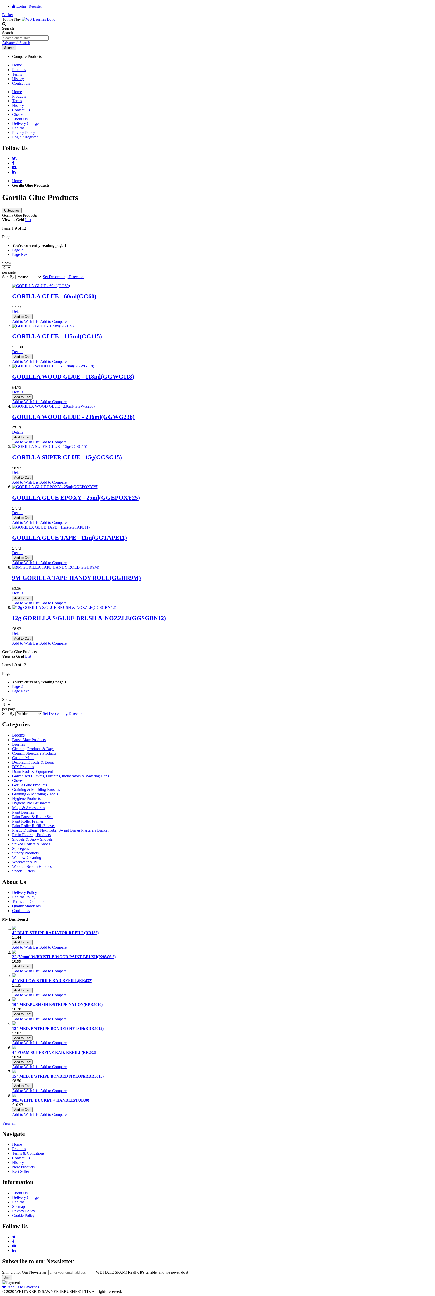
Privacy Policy (23, 132)
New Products (23, 1167)
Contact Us (21, 83)
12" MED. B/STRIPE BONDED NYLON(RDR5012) (58, 1028)
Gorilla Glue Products (29, 785)
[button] (26, 321)
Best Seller (20, 1171)
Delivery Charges (26, 123)
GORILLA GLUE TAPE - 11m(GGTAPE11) (69, 537)
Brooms (18, 735)
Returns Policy (23, 897)
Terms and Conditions (29, 901)
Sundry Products (25, 853)
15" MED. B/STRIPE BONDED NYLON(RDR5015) (58, 1076)
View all (8, 1123)
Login (20, 6)
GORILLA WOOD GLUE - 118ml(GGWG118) (73, 376)
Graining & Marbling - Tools (35, 794)
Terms (17, 74)
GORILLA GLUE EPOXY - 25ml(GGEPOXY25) (76, 497)
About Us (20, 119)
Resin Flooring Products (31, 835)
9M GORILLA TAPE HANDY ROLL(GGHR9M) (76, 578)
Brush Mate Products (29, 740)
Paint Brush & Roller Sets (32, 817)
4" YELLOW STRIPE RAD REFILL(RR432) (52, 980)
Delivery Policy (24, 892)
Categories (12, 210)
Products (19, 69)
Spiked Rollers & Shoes (31, 844)
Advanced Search (16, 43)
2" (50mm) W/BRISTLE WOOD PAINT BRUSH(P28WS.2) (64, 957)
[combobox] (25, 38)
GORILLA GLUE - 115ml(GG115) (57, 336)
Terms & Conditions (28, 1153)
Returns (18, 128)
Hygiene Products (26, 798)
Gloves (17, 780)
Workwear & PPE (26, 862)
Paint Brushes (23, 812)
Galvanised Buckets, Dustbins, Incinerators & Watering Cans (60, 776)
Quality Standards (26, 906)
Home (17, 65)
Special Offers (23, 871)
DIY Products (23, 767)
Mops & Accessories (28, 807)
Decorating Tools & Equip (33, 762)
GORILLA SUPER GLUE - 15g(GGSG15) (67, 457)
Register (35, 6)
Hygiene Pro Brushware (31, 803)
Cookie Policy (23, 1215)
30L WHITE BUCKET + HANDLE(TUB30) (50, 1100)
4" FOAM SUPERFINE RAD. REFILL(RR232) (54, 1052)
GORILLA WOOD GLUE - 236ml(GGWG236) (73, 417)
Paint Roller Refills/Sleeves (33, 826)
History (18, 79)
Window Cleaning (26, 857)
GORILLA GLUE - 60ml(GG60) (54, 296)
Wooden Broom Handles (32, 866)
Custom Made (23, 758)
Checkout (19, 114)
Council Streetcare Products (34, 753)
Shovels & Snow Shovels (32, 839)
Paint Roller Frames (28, 821)
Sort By (8, 277)
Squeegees (20, 848)
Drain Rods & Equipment (32, 771)
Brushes (18, 744)
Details (17, 311)
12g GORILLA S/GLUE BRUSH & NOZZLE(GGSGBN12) (89, 618)
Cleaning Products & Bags (33, 749)
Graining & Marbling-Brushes (36, 789)
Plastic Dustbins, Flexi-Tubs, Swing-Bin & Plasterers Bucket (60, 830)
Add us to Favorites (22, 1287)
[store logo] (38, 19)
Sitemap (18, 1206)
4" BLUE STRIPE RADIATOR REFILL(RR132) (55, 933)
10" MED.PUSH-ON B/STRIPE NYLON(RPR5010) (57, 1004)
